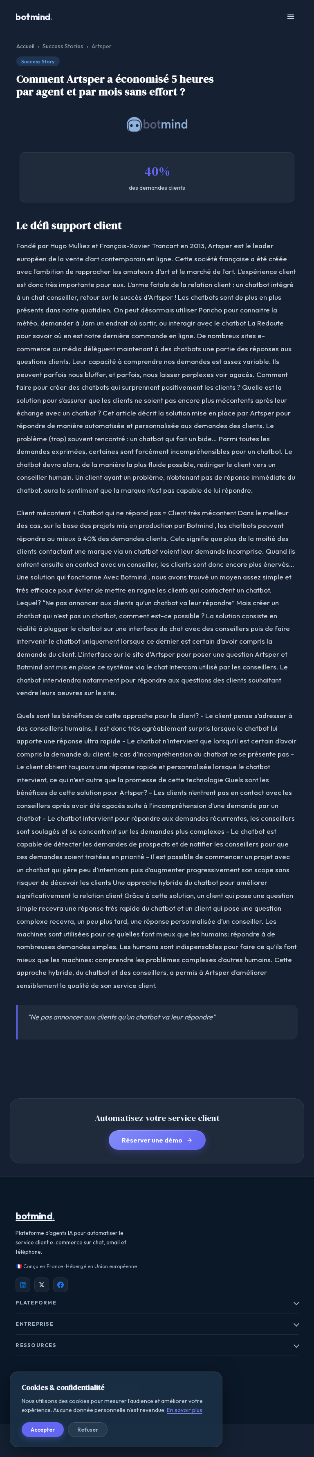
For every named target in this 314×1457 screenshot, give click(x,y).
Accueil (25, 46)
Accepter (43, 1429)
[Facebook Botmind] (60, 1284)
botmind (34, 16)
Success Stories (63, 46)
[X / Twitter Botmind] (41, 1284)
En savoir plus (184, 1410)
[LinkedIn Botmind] (23, 1284)
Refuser (87, 1429)
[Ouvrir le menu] (290, 17)
